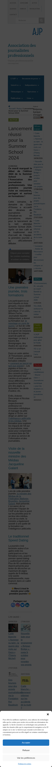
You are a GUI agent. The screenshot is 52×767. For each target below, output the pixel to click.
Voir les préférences (26, 758)
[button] (47, 714)
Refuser (26, 750)
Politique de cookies (24, 764)
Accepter (26, 742)
